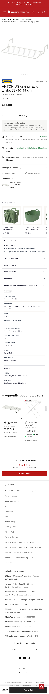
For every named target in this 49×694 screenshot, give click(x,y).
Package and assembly (24, 168)
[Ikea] (9, 81)
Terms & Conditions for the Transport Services (23, 547)
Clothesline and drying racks (29, 22)
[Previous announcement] (4, 3)
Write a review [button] (24, 474)
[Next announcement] (44, 3)
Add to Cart (28, 690)
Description (6, 98)
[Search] (33, 12)
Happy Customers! (12, 501)
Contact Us (9, 511)
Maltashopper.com (16, 682)
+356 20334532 (29, 617)
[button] (4, 12)
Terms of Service (11, 537)
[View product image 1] (24, 48)
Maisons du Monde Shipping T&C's (18, 552)
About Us (8, 563)
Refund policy (28, 682)
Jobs (6, 516)
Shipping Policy (11, 527)
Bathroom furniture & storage (22, 19)
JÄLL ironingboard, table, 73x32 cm (10, 423)
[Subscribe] (36, 649)
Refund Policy (10, 522)
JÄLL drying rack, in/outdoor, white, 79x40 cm (31, 424)
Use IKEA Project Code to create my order (21, 491)
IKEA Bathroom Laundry (10, 22)
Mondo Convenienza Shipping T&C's (19, 558)
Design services (11, 496)
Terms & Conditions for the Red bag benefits (22, 542)
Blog (6, 506)
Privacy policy (39, 682)
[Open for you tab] (41, 686)
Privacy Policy (10, 532)
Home (4, 19)
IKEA (9, 19)
